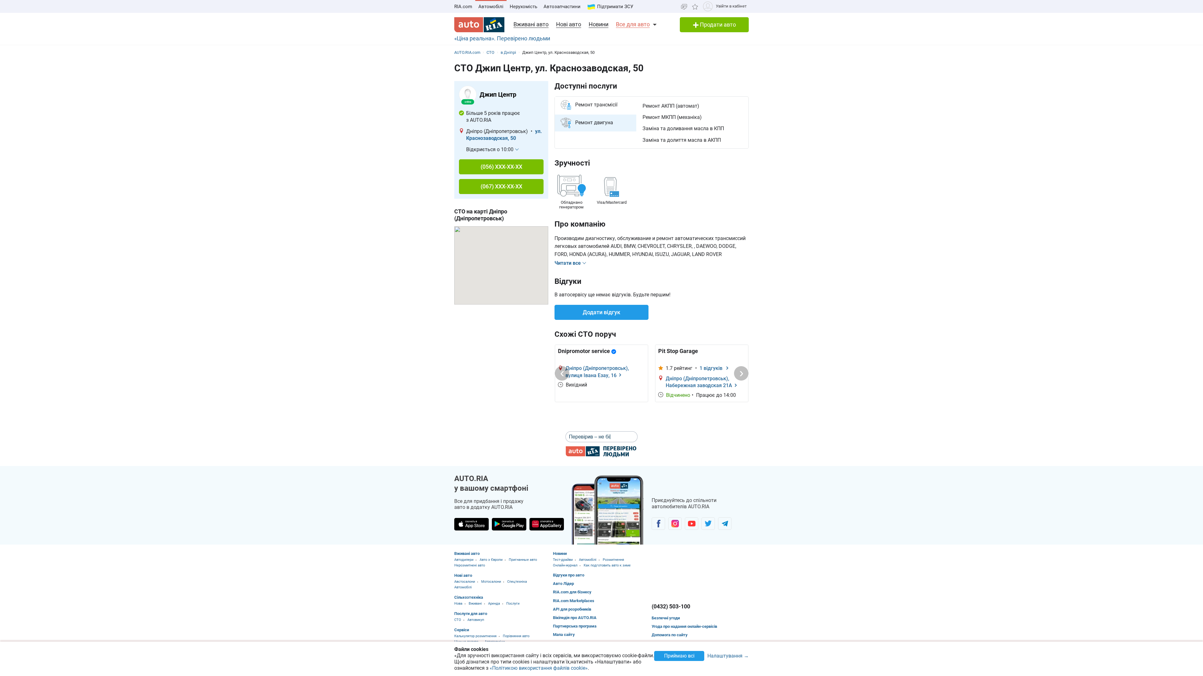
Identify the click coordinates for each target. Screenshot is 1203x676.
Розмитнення (613, 560)
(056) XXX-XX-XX (501, 166)
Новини (598, 24)
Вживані (475, 604)
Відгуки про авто (568, 575)
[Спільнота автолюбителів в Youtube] (691, 523)
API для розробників (572, 609)
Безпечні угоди (666, 618)
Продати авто (717, 24)
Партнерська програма (574, 626)
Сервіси (461, 629)
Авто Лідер (563, 583)
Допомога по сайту (670, 634)
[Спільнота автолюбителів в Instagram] (675, 523)
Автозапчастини (562, 6)
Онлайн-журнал (565, 565)
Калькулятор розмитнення (475, 636)
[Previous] (562, 373)
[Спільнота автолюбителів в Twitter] (708, 523)
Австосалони (464, 582)
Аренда (494, 604)
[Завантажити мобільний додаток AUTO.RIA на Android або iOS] (608, 510)
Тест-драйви (563, 560)
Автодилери (463, 560)
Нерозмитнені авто (469, 565)
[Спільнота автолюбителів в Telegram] (725, 523)
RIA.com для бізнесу (572, 592)
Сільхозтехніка (468, 597)
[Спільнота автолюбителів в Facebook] (658, 523)
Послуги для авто (470, 613)
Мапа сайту (564, 634)
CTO (457, 620)
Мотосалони (491, 582)
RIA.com (463, 6)
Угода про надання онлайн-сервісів (684, 626)
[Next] (741, 373)
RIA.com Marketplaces (573, 600)
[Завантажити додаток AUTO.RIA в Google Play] (509, 524)
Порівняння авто (516, 636)
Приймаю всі (679, 656)
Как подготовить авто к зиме (607, 565)
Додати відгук (601, 312)
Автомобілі (490, 6)
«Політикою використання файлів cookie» (539, 668)
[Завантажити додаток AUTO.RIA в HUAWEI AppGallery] (546, 524)
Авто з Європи (491, 560)
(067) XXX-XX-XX (501, 186)
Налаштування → (728, 656)
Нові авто (568, 24)
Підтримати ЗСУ (615, 6)
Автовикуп (475, 620)
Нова (458, 604)
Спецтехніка (517, 582)
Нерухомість (523, 6)
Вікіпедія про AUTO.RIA (574, 617)
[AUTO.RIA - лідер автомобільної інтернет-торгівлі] (479, 24)
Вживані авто (531, 24)
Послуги (512, 604)
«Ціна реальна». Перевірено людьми (502, 38)
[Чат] (684, 6)
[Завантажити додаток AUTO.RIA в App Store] (471, 524)
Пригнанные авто (523, 560)
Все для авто (633, 24)
